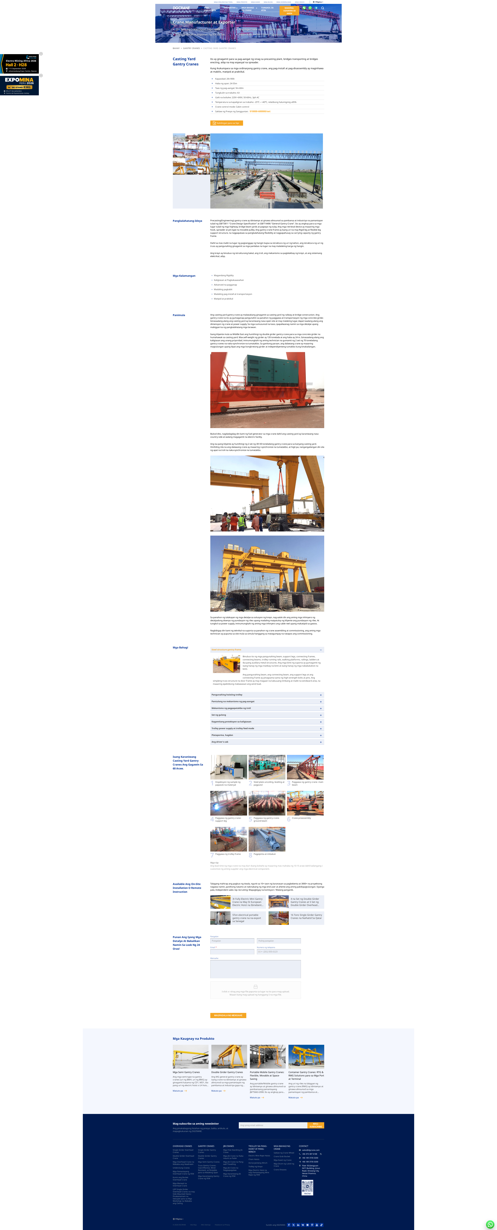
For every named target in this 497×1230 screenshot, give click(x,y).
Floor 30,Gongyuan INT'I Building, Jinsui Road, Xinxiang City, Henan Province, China (311, 1170)
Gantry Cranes (191, 48)
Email (213, 947)
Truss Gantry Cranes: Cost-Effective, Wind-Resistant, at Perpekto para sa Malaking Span (208, 1169)
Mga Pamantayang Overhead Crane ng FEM (183, 1172)
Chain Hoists (253, 1159)
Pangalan (214, 936)
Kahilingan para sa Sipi (228, 123)
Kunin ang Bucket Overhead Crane (180, 1178)
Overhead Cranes (182, 1146)
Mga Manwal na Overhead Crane (180, 1184)
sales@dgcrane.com (311, 1150)
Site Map (193, 1225)
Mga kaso (255, 2)
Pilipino (318, 2)
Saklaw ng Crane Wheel (284, 1153)
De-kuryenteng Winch (257, 1163)
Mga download (283, 2)
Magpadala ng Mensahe (228, 1015)
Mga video (299, 2)
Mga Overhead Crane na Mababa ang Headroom (183, 1163)
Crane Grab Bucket (282, 1156)
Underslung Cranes (181, 1168)
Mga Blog (268, 2)
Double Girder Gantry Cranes (207, 1157)
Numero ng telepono (266, 947)
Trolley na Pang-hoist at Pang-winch (257, 1149)
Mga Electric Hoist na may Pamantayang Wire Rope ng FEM (258, 1172)
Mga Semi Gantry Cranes (209, 1162)
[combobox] (260, 951)
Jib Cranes (228, 1146)
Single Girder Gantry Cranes (207, 1151)
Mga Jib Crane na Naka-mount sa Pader (233, 1157)
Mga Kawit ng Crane (282, 1160)
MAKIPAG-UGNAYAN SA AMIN (289, 11)
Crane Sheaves (280, 1169)
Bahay (176, 48)
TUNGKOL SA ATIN (267, 9)
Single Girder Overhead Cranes (183, 1151)
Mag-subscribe (316, 1125)
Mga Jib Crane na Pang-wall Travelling (233, 1163)
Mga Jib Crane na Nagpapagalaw (230, 1169)
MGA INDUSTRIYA (210, 9)
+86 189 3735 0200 (310, 1158)
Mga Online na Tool (223, 2)
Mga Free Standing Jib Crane (233, 1151)
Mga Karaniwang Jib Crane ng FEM (232, 1174)
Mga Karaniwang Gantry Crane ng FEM (208, 1177)
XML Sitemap (205, 1225)
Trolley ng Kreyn (255, 1166)
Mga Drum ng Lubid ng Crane (284, 1164)
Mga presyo (242, 2)
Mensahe (214, 958)
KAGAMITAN (230, 7)
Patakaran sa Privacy (222, 1225)
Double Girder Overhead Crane (183, 1157)
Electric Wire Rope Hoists (259, 1155)
